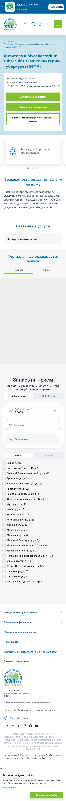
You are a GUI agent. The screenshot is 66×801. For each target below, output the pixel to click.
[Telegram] (12, 725)
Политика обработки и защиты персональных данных (29, 710)
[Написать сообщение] (40, 24)
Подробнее (9, 787)
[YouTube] (36, 725)
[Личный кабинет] (47, 24)
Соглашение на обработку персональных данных (27, 702)
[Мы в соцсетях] (18, 725)
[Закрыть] (2, 7)
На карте (18, 269)
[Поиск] (33, 24)
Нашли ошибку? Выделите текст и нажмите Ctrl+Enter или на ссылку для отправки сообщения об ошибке (33, 756)
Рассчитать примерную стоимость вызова (33, 119)
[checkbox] (4, 463)
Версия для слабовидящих (16, 661)
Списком (47, 269)
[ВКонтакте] (6, 725)
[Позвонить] (26, 24)
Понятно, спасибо (46, 795)
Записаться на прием (33, 96)
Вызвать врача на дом (33, 107)
